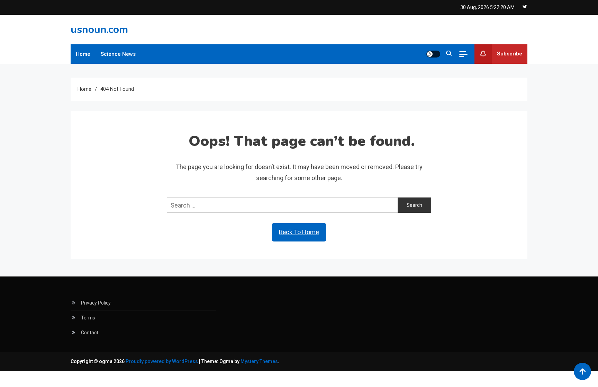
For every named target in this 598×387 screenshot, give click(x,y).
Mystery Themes (259, 361)
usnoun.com (99, 30)
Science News (118, 54)
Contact (89, 332)
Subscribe (509, 54)
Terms (88, 317)
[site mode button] (433, 54)
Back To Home (299, 232)
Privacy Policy (96, 303)
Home (83, 54)
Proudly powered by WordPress (162, 361)
